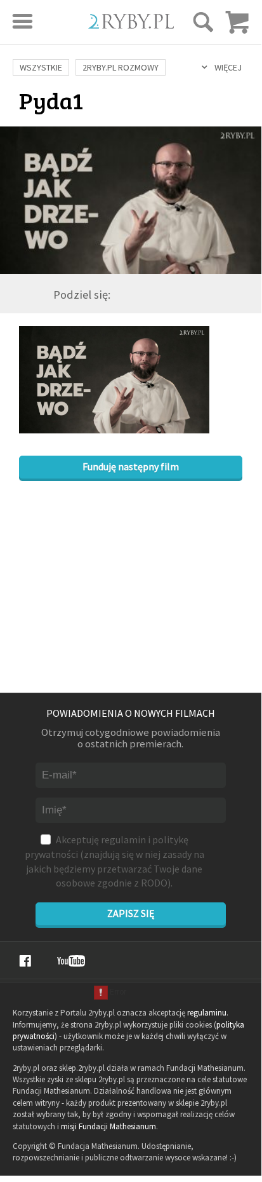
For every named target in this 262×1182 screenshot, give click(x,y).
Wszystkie (41, 67)
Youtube (71, 961)
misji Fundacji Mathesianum (108, 1126)
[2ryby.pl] (131, 24)
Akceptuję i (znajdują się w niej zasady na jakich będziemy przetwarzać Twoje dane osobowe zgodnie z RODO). (114, 861)
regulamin (123, 839)
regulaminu (206, 1012)
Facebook (25, 961)
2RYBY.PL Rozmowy (120, 67)
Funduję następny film (130, 466)
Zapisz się (130, 913)
